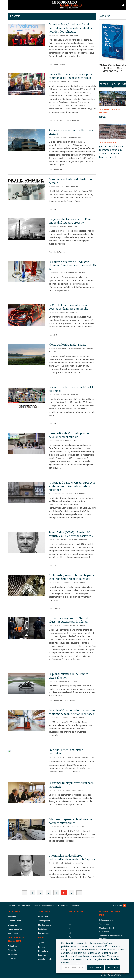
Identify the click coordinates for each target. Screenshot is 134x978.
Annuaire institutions (46, 959)
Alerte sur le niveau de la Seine (67, 344)
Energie (89, 348)
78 (61, 582)
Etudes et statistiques (68, 272)
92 (66, 137)
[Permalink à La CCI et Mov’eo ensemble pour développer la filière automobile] (26, 315)
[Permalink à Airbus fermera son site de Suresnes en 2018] (26, 140)
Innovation (78, 440)
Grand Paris (43, 916)
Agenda (41, 942)
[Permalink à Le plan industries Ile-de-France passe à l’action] (26, 683)
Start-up (57, 608)
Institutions (74, 35)
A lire (68, 186)
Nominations (43, 950)
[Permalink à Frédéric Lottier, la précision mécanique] (26, 759)
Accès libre (58, 169)
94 (63, 757)
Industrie (64, 35)
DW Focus (67, 5)
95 (70, 933)
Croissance (70, 826)
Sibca (102, 116)
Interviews (42, 955)
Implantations (71, 790)
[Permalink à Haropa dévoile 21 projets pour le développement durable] (26, 443)
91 (61, 625)
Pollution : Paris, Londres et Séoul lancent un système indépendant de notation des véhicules (71, 28)
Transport (74, 81)
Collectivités (64, 681)
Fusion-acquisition (73, 757)
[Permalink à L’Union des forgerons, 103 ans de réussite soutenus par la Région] (26, 628)
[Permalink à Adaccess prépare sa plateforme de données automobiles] (26, 829)
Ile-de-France (59, 120)
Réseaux (41, 946)
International (12, 954)
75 (67, 493)
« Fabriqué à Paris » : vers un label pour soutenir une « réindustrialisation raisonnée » (72, 486)
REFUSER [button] (113, 967)
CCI (55, 334)
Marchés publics (44, 924)
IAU (55, 209)
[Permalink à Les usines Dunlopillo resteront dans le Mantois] (26, 792)
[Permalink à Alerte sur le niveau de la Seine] (26, 354)
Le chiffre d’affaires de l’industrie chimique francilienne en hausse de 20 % (72, 265)
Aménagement (44, 920)
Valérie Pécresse (73, 120)
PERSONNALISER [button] (74, 967)
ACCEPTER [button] (95, 967)
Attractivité (73, 493)
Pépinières (12, 958)
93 (70, 924)
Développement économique (72, 348)
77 (60, 717)
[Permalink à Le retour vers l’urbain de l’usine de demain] (26, 189)
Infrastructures (44, 933)
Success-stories (79, 582)
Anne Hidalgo (59, 64)
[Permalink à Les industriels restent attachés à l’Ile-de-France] (26, 397)
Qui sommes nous (106, 920)
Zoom (79, 137)
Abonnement (104, 924)
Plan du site (117, 905)
